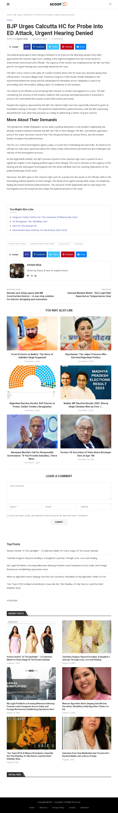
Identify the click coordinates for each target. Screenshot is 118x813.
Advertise (84, 807)
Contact (72, 807)
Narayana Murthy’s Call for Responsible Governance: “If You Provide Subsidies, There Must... (32, 455)
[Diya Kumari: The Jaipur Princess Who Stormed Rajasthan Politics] (85, 333)
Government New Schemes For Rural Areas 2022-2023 (39, 230)
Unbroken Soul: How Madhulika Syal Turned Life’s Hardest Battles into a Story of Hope (85, 754)
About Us (43, 807)
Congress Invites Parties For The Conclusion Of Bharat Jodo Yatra (44, 217)
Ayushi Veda (22, 38)
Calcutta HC (64, 244)
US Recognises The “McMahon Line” (30, 221)
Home (9, 14)
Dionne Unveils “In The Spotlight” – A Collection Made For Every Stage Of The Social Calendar (52, 550)
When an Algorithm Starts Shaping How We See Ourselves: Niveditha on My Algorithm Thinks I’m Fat (56, 576)
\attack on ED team (17, 244)
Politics (10, 20)
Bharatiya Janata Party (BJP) (42, 244)
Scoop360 (79, 244)
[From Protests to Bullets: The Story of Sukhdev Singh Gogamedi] (32, 333)
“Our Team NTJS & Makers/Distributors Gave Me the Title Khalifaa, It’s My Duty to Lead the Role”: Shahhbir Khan (30, 756)
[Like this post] (28, 47)
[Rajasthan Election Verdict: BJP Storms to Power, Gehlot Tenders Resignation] (32, 382)
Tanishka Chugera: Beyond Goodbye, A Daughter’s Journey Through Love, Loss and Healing (52, 558)
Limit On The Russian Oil (24, 225)
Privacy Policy (58, 807)
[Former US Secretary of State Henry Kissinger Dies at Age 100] (85, 431)
